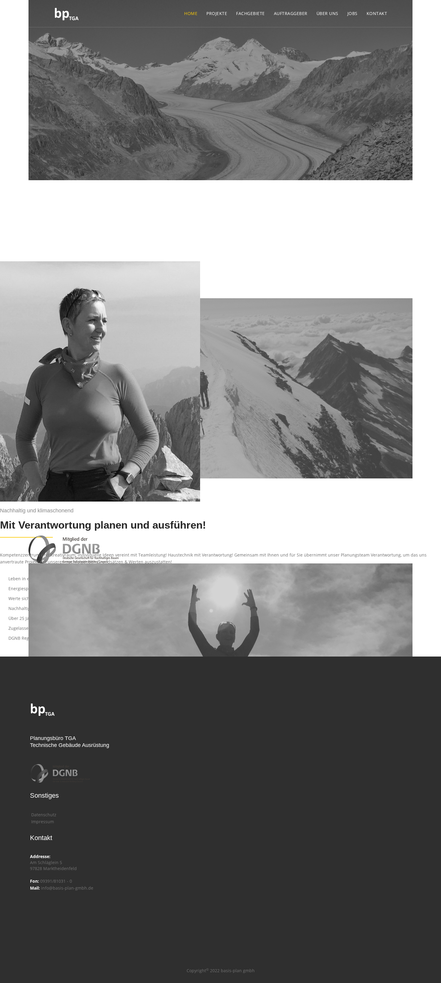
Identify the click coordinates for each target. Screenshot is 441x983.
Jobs (352, 13)
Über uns (327, 13)
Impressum (42, 821)
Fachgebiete (250, 13)
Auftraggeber (291, 13)
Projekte (216, 13)
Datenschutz (43, 815)
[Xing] (35, 901)
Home (190, 13)
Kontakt (377, 13)
